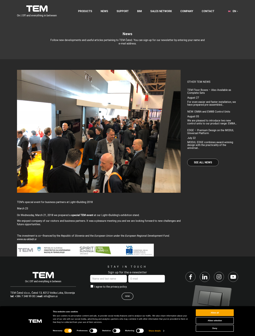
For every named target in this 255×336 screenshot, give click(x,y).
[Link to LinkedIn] (205, 277)
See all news (203, 162)
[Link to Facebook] (191, 277)
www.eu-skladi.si (27, 239)
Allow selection (215, 320)
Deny (214, 328)
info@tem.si (51, 296)
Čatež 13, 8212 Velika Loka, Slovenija (53, 292)
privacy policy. (119, 286)
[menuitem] (85, 11)
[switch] (93, 331)
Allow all (215, 313)
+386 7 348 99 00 (25, 296)
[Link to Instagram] (219, 277)
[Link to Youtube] (233, 277)
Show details (155, 331)
